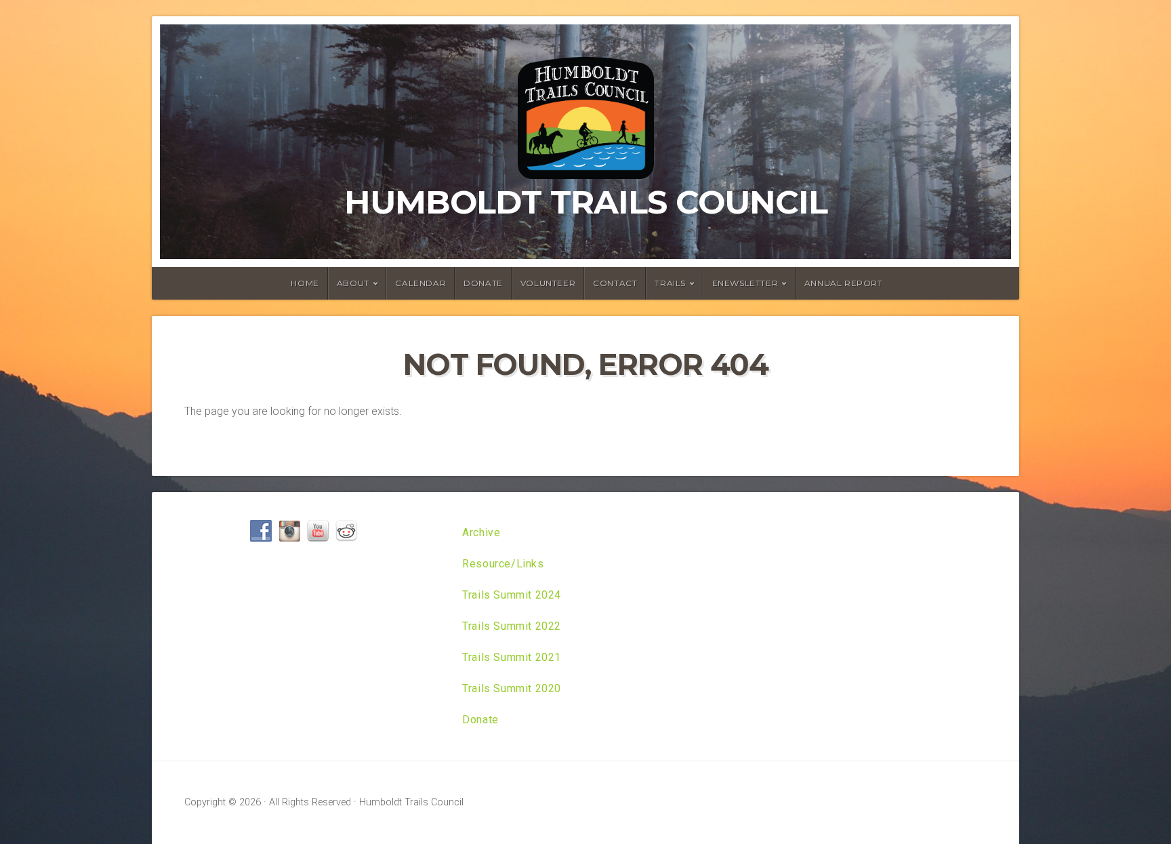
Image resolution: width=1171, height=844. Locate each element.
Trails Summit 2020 (511, 688)
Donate (483, 283)
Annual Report (843, 283)
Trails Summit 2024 (511, 594)
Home (305, 283)
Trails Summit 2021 (511, 657)
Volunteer (547, 283)
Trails (670, 283)
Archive (481, 532)
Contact (615, 283)
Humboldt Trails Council (585, 202)
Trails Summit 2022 (511, 626)
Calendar (420, 283)
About (353, 283)
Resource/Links (502, 563)
